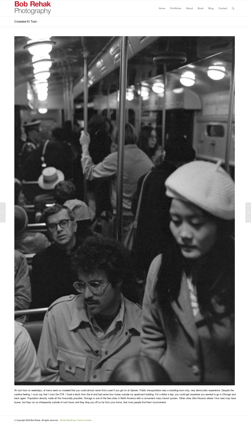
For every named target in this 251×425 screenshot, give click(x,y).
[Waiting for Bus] (248, 212)
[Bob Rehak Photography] (32, 8)
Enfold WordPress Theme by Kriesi (75, 420)
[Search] (233, 8)
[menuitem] (162, 8)
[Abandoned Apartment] (3, 212)
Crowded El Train (25, 21)
